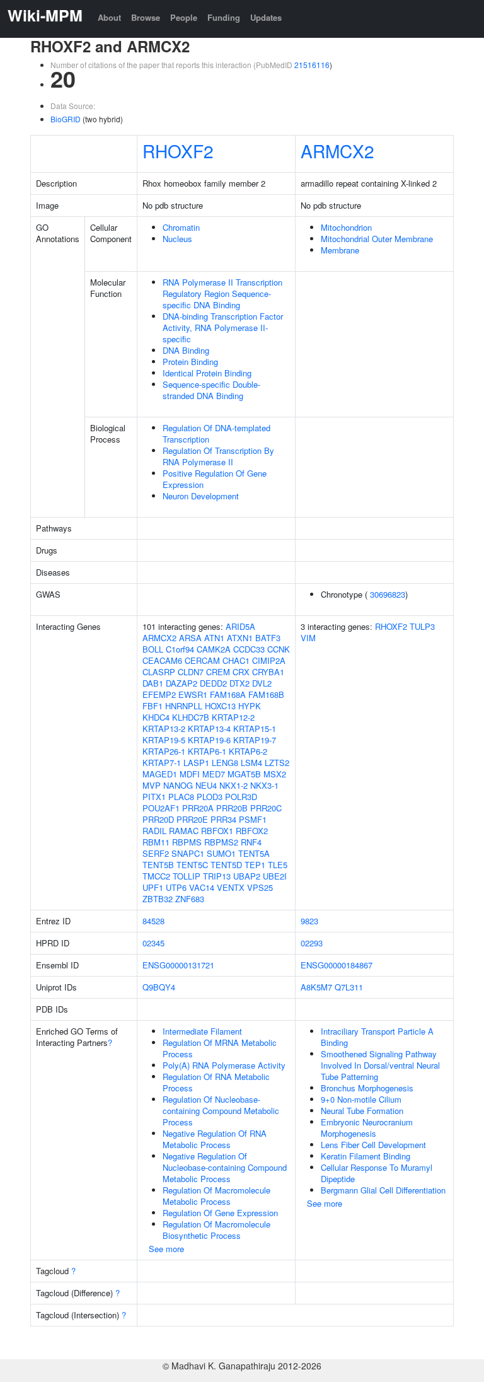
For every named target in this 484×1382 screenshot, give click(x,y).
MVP (151, 785)
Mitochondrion (346, 227)
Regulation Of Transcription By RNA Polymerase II (218, 456)
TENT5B (158, 865)
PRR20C (266, 808)
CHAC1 (236, 660)
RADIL (154, 831)
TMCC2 (156, 876)
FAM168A (228, 694)
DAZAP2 (181, 683)
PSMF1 (253, 819)
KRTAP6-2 (248, 751)
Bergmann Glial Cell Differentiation (383, 1190)
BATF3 (267, 638)
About (109, 17)
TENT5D (226, 865)
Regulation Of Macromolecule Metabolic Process (216, 1195)
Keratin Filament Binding (365, 1156)
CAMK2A (214, 649)
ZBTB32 (157, 899)
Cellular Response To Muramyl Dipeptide (376, 1173)
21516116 (312, 64)
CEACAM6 (162, 660)
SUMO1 (221, 853)
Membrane (340, 250)
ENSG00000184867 (336, 965)
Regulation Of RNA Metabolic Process (216, 1082)
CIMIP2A (268, 660)
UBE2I (275, 876)
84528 (153, 921)
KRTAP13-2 (163, 729)
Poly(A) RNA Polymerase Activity (224, 1065)
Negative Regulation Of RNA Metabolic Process (215, 1139)
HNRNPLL (183, 706)
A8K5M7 (316, 987)
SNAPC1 (187, 853)
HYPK (249, 706)
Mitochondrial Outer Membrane (377, 239)
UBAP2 (246, 876)
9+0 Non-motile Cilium (361, 1099)
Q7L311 (349, 987)
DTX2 (239, 683)
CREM (218, 672)
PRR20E (192, 819)
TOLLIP (186, 876)
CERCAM (202, 660)
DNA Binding (186, 350)
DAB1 (152, 683)
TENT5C (192, 865)
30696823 (387, 594)
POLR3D (241, 797)
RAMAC (184, 831)
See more (166, 1249)
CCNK (278, 649)
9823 (309, 921)
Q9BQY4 (158, 987)
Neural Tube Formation (362, 1111)
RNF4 (251, 842)
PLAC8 (181, 797)
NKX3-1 (264, 785)
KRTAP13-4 (209, 729)
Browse (145, 17)
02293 (312, 943)
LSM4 (251, 763)
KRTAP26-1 (163, 751)
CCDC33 (249, 649)
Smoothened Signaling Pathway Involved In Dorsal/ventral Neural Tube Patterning (380, 1065)
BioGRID (65, 118)
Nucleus (177, 239)
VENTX (231, 887)
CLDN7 (191, 672)
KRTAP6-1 (207, 751)
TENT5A (254, 853)
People (183, 17)
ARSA (190, 638)
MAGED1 (159, 774)
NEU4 (206, 785)
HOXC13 (220, 706)
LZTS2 (277, 763)
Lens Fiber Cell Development (373, 1145)
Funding (223, 17)
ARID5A (240, 626)
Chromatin (181, 227)
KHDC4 (156, 717)
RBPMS (187, 842)
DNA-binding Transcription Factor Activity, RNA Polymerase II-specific (223, 327)
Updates (266, 17)
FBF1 (152, 706)
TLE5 (277, 865)
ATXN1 (240, 638)
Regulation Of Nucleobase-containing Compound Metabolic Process (221, 1110)
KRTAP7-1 (161, 763)
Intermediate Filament (202, 1031)
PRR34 (223, 819)
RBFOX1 (217, 831)
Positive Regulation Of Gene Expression (215, 479)
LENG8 (225, 763)
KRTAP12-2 (233, 717)
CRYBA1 (268, 672)
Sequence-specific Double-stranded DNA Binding (211, 390)
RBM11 (156, 842)
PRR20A (198, 808)
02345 (153, 943)
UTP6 (176, 887)
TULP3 (422, 626)
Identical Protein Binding (207, 373)
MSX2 (274, 774)
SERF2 (155, 853)
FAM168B (266, 694)
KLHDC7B (190, 717)
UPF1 (152, 887)
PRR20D (158, 819)
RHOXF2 (178, 150)
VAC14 (201, 887)
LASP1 (196, 763)
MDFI (190, 774)
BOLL (152, 649)
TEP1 (255, 865)
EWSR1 (192, 694)
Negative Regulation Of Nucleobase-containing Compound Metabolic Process (225, 1167)
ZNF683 (189, 899)
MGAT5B (244, 774)
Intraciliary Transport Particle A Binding (377, 1036)
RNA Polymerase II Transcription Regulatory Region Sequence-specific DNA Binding (222, 293)
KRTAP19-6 (209, 740)
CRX (241, 672)
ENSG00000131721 (178, 965)
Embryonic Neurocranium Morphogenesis (367, 1127)
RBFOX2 (252, 831)
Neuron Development (201, 496)
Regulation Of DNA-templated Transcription (216, 433)
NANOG (178, 785)
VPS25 (260, 887)
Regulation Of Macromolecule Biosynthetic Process (216, 1229)
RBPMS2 (221, 842)
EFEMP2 (159, 694)
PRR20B (232, 808)
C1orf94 (180, 649)
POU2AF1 (161, 808)
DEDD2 (213, 683)
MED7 (213, 774)
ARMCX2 (337, 150)
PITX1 (154, 797)
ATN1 (214, 638)
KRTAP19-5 (163, 740)
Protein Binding (190, 362)
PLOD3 (209, 797)
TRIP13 (217, 876)
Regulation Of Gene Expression (220, 1213)
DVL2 (262, 683)
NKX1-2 (233, 785)
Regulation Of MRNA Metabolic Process (220, 1048)
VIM (308, 638)
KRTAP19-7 (254, 740)
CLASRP (158, 672)
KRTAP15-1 (254, 729)
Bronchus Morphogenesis (367, 1088)
